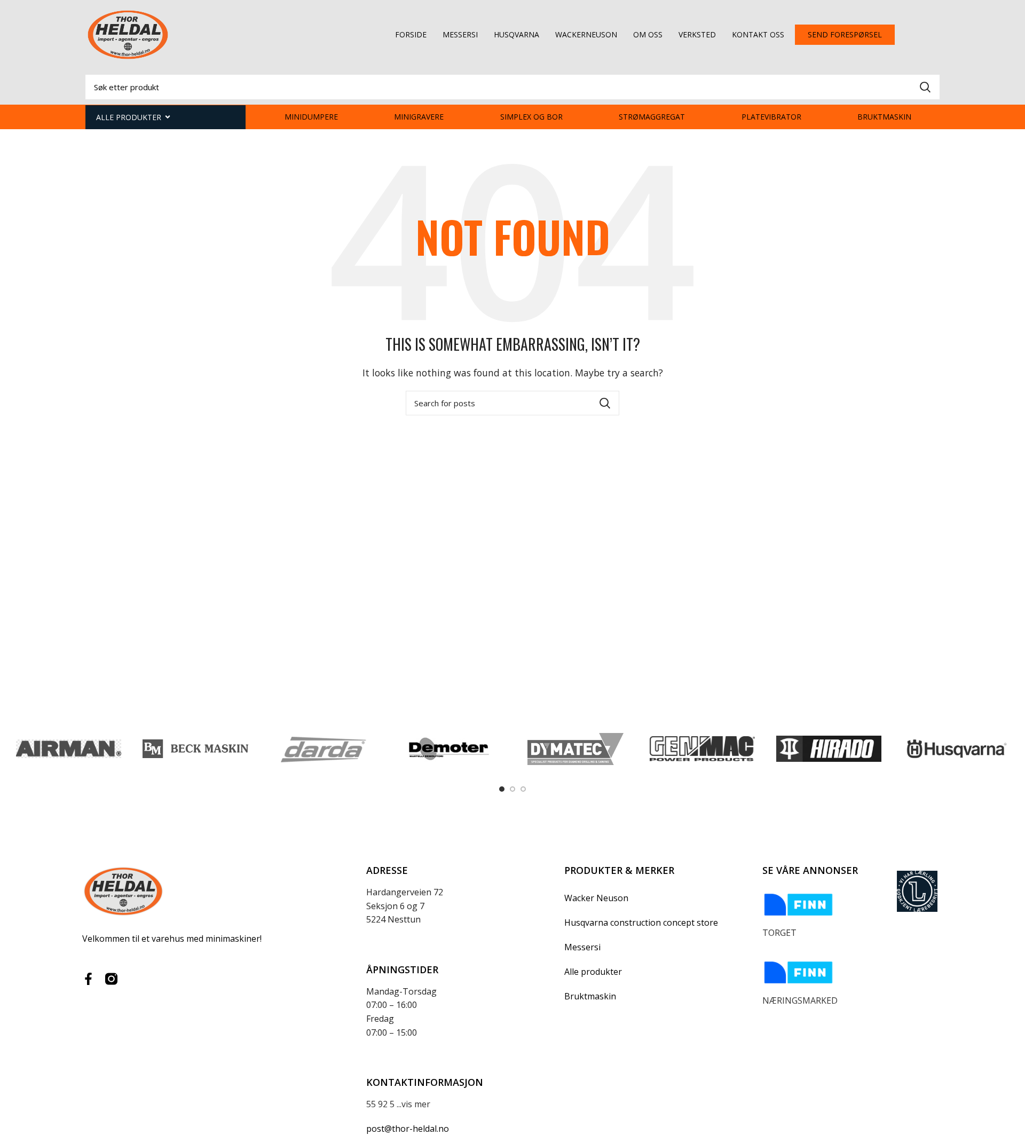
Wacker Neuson (596, 898)
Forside (411, 34)
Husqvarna (516, 34)
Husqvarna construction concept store (641, 922)
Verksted (697, 34)
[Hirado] (829, 748)
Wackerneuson (586, 34)
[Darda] (322, 749)
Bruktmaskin (884, 117)
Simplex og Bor (531, 117)
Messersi (460, 34)
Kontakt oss (758, 34)
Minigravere (419, 117)
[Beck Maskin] (195, 749)
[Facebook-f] (88, 979)
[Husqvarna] (955, 749)
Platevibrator (771, 117)
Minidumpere (311, 117)
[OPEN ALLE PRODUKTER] (167, 117)
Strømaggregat (652, 117)
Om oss (648, 34)
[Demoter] (448, 749)
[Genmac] (702, 749)
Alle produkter (593, 972)
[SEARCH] (925, 87)
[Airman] (68, 749)
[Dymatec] (575, 749)
